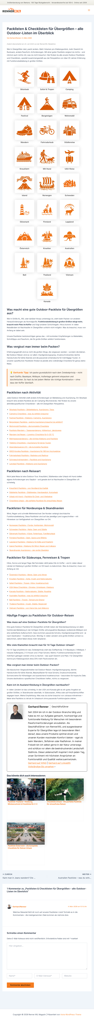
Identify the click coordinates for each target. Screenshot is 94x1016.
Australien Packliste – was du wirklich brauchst (28, 596)
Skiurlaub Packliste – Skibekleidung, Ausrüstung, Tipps (31, 410)
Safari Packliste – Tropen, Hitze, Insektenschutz (29, 583)
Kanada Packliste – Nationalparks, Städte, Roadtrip (30, 591)
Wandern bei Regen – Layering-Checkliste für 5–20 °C (31, 434)
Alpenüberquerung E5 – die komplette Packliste (28, 447)
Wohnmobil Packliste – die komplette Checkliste (29, 426)
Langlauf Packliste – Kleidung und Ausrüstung (28, 464)
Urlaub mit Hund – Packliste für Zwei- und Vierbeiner (30, 496)
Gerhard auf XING (37, 763)
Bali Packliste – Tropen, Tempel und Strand (26, 600)
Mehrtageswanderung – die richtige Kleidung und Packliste (33, 439)
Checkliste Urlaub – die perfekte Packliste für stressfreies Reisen (35, 501)
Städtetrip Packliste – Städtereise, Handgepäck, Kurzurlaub (33, 492)
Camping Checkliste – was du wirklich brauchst (28, 414)
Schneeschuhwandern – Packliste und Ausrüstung (30, 460)
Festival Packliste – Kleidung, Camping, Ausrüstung (30, 418)
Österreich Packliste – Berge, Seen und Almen (28, 575)
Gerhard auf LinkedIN (59, 763)
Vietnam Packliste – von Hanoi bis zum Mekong (29, 608)
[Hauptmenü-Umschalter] (89, 10)
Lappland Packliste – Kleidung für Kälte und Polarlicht (31, 542)
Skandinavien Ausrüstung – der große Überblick (29, 550)
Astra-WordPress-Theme (70, 1014)
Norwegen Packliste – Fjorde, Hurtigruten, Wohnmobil (31, 525)
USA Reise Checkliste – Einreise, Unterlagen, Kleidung (31, 587)
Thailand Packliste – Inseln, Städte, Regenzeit (28, 604)
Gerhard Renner (19, 907)
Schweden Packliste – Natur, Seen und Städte (28, 529)
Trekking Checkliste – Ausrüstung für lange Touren (30, 443)
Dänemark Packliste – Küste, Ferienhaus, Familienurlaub (32, 534)
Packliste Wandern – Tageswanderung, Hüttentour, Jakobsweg (35, 430)
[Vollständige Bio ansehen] (55, 766)
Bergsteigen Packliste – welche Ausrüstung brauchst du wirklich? (36, 422)
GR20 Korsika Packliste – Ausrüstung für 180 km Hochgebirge (34, 451)
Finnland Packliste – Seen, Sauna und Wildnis (28, 538)
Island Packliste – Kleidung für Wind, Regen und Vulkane (32, 546)
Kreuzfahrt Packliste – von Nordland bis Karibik (28, 488)
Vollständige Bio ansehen (41, 766)
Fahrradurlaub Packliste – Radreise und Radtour (28, 455)
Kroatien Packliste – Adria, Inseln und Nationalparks (30, 579)
